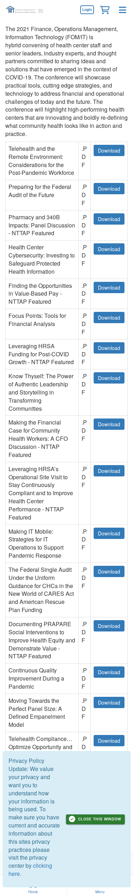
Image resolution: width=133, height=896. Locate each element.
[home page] (26, 9)
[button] (105, 9)
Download (109, 150)
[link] (87, 9)
